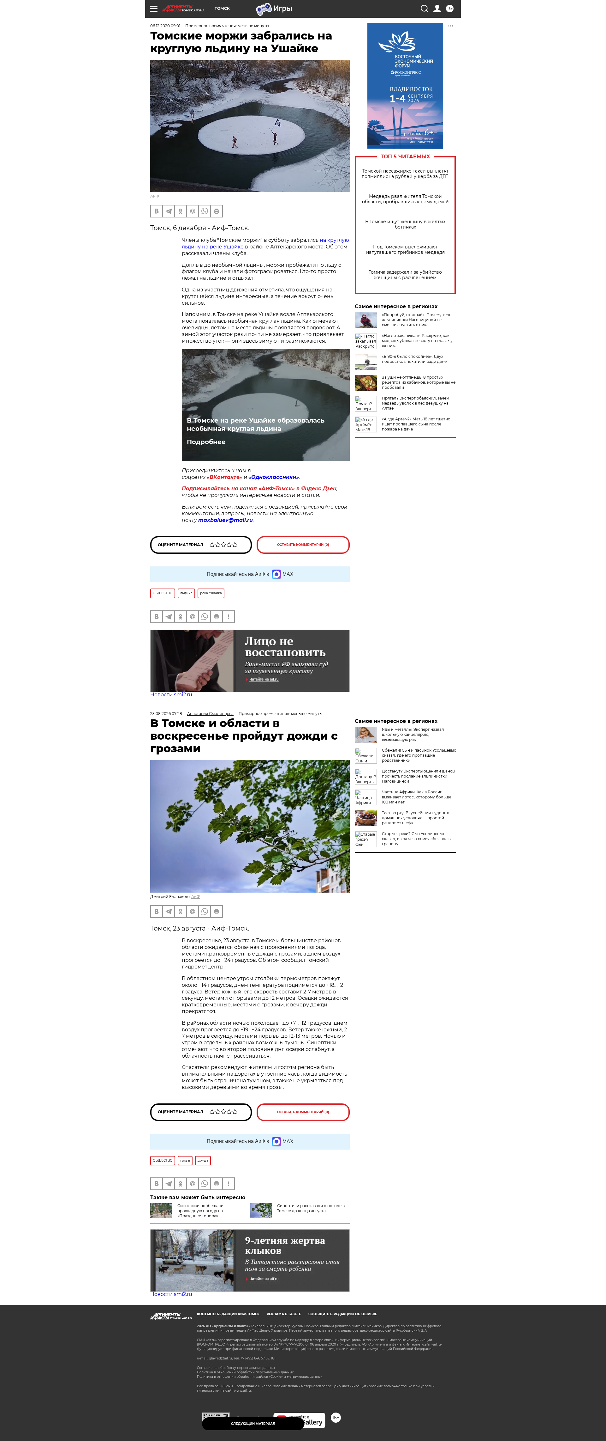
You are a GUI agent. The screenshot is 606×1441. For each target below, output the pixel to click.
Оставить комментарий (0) (303, 545)
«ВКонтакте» (224, 477)
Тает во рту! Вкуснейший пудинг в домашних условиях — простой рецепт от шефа (415, 817)
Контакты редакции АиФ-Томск (228, 1314)
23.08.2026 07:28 (166, 713)
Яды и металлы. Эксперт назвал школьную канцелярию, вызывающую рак (413, 734)
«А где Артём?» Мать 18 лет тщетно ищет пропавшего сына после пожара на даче (416, 424)
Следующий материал (253, 1424)
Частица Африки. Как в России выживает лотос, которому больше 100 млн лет (416, 797)
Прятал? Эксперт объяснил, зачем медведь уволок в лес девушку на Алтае (415, 403)
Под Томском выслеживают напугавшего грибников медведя (405, 249)
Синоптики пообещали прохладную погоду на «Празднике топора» (200, 1210)
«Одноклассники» (273, 477)
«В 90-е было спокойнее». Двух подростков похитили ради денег (415, 359)
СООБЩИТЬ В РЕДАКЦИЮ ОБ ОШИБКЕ (342, 1314)
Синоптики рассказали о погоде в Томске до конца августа (311, 1208)
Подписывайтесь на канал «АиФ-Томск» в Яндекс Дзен (259, 488)
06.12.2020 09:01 (165, 25)
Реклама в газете (284, 1314)
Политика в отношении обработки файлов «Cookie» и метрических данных (259, 1377)
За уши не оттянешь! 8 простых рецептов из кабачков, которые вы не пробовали (418, 382)
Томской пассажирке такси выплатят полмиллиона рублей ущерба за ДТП (405, 173)
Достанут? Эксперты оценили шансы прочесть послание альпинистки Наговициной (418, 776)
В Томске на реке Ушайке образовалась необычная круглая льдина (255, 424)
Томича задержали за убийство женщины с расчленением (405, 275)
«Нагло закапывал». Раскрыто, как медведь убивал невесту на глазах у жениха (417, 340)
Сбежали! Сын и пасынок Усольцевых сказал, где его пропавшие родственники (419, 755)
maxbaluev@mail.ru (225, 520)
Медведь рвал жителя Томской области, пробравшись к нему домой (405, 199)
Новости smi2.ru (171, 695)
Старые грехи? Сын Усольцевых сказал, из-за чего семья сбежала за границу (417, 838)
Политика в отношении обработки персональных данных (245, 1372)
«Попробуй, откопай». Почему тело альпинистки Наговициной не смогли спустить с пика (417, 319)
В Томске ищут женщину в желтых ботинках (405, 224)
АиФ (154, 196)
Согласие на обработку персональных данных (236, 1368)
